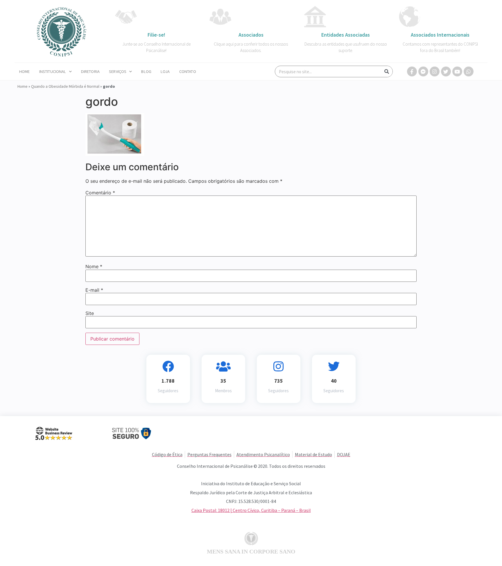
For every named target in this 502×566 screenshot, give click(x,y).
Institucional (52, 71)
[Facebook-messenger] (423, 71)
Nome (93, 266)
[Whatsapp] (469, 71)
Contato (187, 71)
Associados (251, 34)
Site (89, 313)
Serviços (117, 71)
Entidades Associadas (345, 34)
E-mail (94, 290)
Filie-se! (156, 34)
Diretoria (90, 71)
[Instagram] (435, 71)
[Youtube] (457, 71)
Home (24, 71)
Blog (146, 71)
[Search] (386, 71)
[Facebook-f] (412, 71)
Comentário (100, 192)
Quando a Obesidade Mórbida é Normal (65, 86)
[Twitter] (446, 71)
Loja (165, 71)
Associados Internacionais (440, 34)
